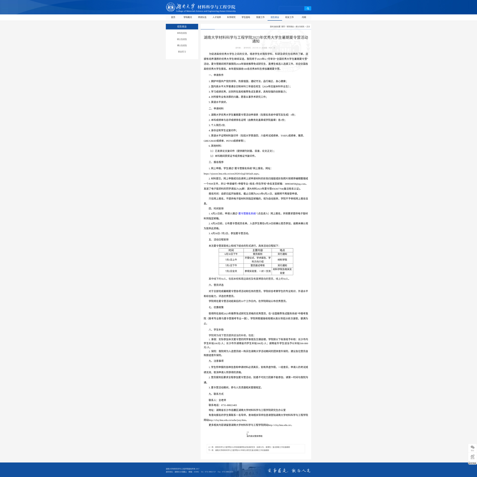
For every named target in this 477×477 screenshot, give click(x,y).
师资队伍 (202, 17)
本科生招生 (182, 33)
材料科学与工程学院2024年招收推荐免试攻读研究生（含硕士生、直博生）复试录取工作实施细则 (252, 447)
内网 (304, 17)
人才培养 (217, 17)
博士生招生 (182, 45)
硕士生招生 (182, 39)
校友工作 (289, 17)
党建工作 (260, 17)
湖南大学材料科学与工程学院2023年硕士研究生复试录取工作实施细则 (242, 450)
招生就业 (275, 17)
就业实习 (182, 52)
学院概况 (187, 17)
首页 (173, 17)
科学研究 (231, 17)
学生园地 (246, 17)
